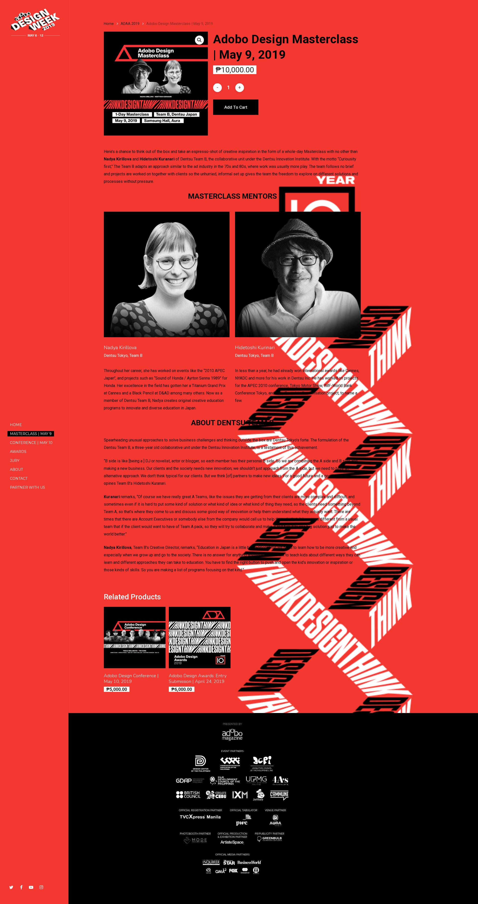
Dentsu (269, 159)
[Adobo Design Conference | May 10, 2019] (135, 637)
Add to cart (235, 107)
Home (109, 23)
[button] (199, 40)
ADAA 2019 (130, 23)
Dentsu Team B (193, 159)
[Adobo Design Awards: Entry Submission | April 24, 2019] (200, 637)
